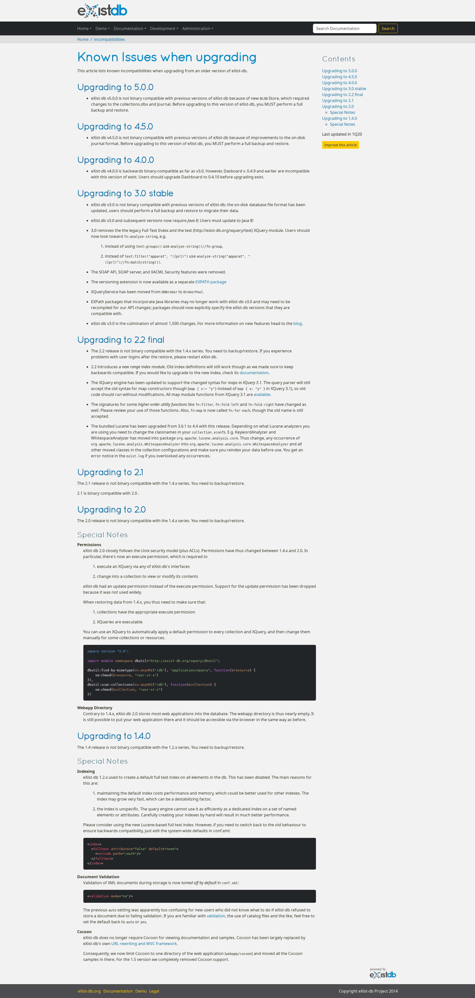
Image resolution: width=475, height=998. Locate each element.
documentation (254, 372)
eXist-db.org (89, 991)
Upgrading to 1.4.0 (339, 118)
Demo (101, 28)
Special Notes (342, 112)
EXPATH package (210, 282)
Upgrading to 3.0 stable (344, 88)
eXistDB (102, 11)
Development (162, 28)
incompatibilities (109, 39)
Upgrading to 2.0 (338, 106)
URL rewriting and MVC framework (144, 943)
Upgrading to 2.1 (338, 100)
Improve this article (340, 145)
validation (216, 916)
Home (83, 28)
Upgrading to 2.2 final (342, 94)
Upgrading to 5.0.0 (339, 70)
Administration (196, 28)
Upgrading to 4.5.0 (339, 76)
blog (297, 323)
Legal (154, 991)
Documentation (128, 28)
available (262, 394)
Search (388, 28)
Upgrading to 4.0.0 (339, 82)
